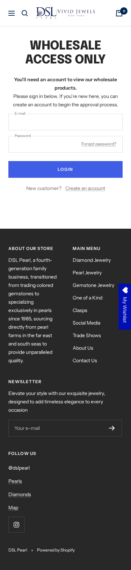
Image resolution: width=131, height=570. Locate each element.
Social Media (86, 323)
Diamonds (19, 494)
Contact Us (85, 360)
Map (13, 507)
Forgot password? (98, 143)
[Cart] (119, 13)
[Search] (25, 13)
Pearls (15, 481)
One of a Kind (87, 298)
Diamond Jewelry (92, 260)
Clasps (80, 310)
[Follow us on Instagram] (16, 524)
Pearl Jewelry (87, 272)
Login (65, 169)
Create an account (85, 188)
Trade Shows (87, 335)
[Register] (112, 428)
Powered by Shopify (56, 550)
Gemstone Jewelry (93, 285)
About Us (83, 348)
